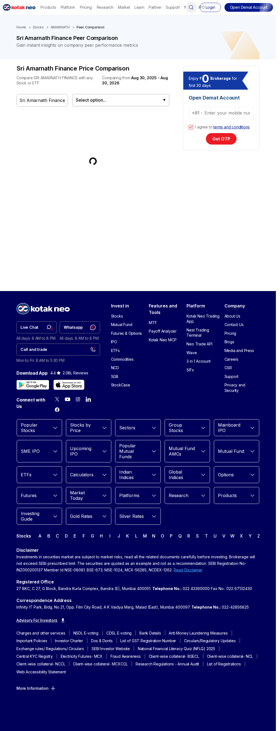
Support (173, 7)
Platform (68, 7)
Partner (155, 7)
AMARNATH (60, 27)
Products (48, 7)
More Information (32, 688)
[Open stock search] (191, 7)
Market (124, 7)
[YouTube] (67, 399)
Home (21, 27)
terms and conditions (231, 127)
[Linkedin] (88, 399)
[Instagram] (78, 399)
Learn (139, 7)
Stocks (38, 27)
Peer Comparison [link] (90, 27)
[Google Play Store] (32, 385)
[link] (36, 327)
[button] (248, 7)
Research (105, 7)
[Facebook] (57, 409)
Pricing (86, 7)
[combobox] (120, 100)
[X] (57, 399)
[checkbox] (191, 127)
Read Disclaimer (188, 570)
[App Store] (68, 385)
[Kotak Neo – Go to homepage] (19, 7)
